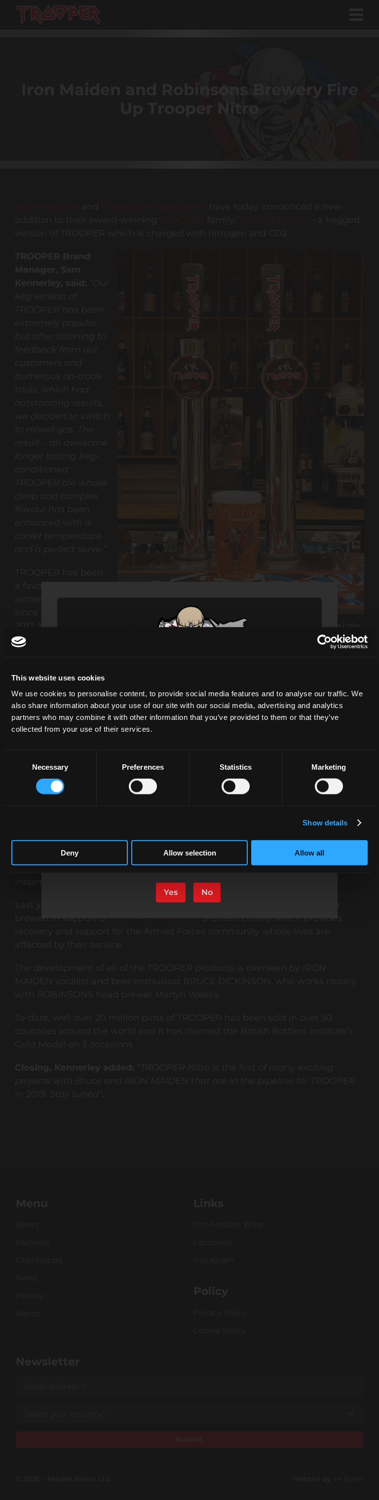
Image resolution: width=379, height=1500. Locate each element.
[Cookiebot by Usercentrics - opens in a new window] (324, 642)
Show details (325, 823)
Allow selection (189, 852)
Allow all (309, 852)
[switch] (143, 786)
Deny (69, 852)
